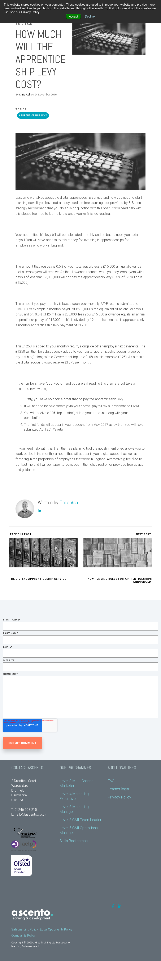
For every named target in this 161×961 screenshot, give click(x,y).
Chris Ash (25, 94)
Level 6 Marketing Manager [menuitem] (75, 809)
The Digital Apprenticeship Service (37, 578)
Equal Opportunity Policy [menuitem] (56, 929)
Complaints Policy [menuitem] (23, 935)
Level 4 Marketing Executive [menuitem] (75, 796)
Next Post (144, 534)
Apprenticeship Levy (33, 115)
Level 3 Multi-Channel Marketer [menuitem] (77, 783)
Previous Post (20, 534)
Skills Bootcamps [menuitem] (74, 841)
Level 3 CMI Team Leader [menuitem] (80, 819)
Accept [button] (73, 16)
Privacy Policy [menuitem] (119, 797)
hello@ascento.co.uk (30, 814)
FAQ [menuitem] (111, 781)
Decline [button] (90, 16)
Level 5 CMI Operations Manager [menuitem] (79, 830)
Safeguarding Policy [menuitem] (24, 929)
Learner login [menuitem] (118, 789)
